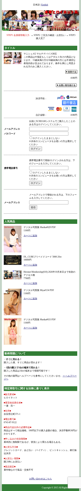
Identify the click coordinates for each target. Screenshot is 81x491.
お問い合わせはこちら (40, 478)
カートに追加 (30, 235)
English (44, 4)
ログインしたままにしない (46, 138)
